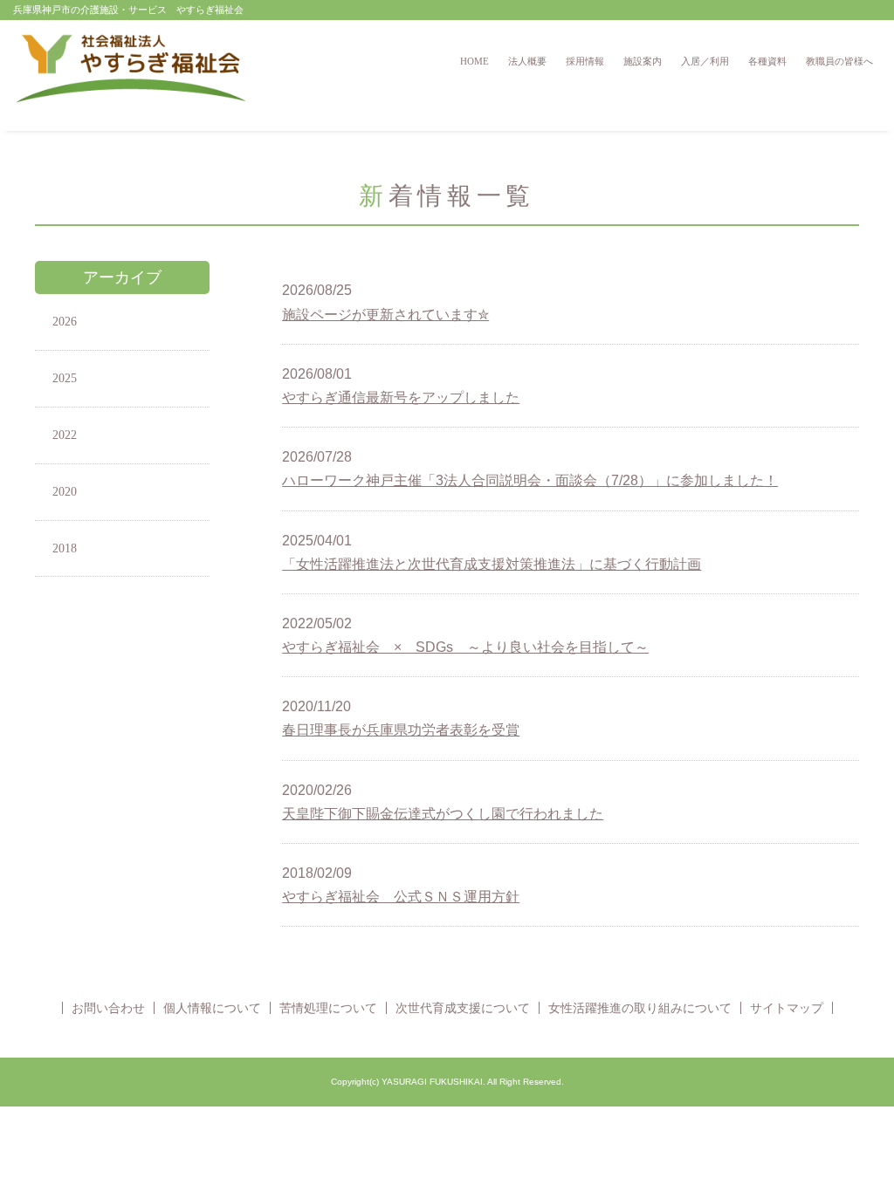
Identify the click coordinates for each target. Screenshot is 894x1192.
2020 (64, 491)
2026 (64, 321)
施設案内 (642, 61)
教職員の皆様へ (839, 61)
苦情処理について (328, 1008)
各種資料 (767, 61)
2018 (64, 548)
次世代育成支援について (462, 1008)
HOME (474, 61)
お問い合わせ (108, 1008)
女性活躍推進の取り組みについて (640, 1008)
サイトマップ (786, 1008)
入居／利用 (705, 61)
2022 (64, 435)
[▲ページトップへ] (860, 1158)
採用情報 (585, 61)
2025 (64, 378)
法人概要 (527, 61)
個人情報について (212, 1008)
